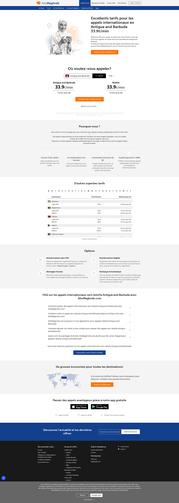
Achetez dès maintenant (104, 52)
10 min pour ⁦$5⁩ (125, 222)
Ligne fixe (55, 204)
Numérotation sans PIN (57, 258)
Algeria (54, 225)
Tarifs (67, 455)
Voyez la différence (102, 384)
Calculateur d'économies (73, 467)
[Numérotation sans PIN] (41, 259)
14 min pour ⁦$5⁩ (125, 204)
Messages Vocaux (54, 271)
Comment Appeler (72, 8)
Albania (54, 217)
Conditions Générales (44, 460)
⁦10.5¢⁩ (99, 228)
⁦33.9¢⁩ (99, 204)
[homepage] (48, 3)
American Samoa (57, 234)
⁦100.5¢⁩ (99, 231)
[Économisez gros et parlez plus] (63, 381)
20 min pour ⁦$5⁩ (125, 213)
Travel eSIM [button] (111, 3)
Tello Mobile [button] (122, 3)
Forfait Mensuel (58, 8)
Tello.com (94, 459)
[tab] (48, 191)
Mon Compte (42, 452)
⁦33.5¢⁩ (99, 211)
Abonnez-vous (130, 431)
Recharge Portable (70, 470)
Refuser (82, 495)
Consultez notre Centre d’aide (89, 352)
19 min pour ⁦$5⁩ (125, 219)
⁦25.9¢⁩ (99, 219)
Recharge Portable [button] (98, 3)
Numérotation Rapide (109, 258)
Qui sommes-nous (43, 462)
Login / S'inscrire (135, 3)
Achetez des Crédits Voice (89, 99)
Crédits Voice (68, 450)
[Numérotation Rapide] (94, 259)
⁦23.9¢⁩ (99, 213)
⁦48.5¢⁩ (99, 222)
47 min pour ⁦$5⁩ (125, 228)
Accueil (40, 450)
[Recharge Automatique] (94, 273)
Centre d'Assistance (97, 450)
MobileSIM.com (95, 461)
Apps (97, 8)
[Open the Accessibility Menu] (3, 478)
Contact (93, 452)
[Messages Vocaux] (41, 273)
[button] (85, 3)
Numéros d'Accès (87, 8)
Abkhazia (55, 201)
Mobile (54, 213)
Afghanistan (56, 208)
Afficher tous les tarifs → (89, 106)
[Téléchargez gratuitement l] (79, 406)
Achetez (41, 8)
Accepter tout (96, 495)
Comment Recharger (72, 475)
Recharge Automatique (110, 271)
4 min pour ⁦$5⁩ (126, 231)
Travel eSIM (68, 477)
